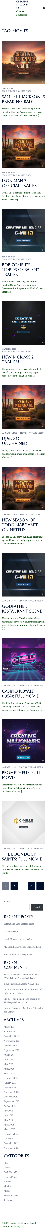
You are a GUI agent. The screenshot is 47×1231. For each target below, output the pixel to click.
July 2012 (8, 1110)
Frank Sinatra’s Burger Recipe (18, 939)
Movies (11, 175)
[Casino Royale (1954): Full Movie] (23, 659)
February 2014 (11, 1031)
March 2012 (9, 1129)
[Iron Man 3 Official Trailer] (23, 146)
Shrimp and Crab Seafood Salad (19, 923)
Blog (4, 91)
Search (7, 901)
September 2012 (11, 1101)
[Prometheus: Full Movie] (23, 741)
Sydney (16, 1226)
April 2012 (9, 1124)
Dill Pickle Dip (11, 931)
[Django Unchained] (23, 406)
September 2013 (11, 1050)
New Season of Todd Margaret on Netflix (20, 525)
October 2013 (10, 1045)
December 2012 (11, 1087)
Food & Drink (10, 1177)
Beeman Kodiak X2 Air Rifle (25, 983)
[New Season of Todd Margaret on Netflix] (23, 488)
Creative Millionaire (22, 4)
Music (7, 1190)
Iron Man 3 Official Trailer (19, 183)
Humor (11, 91)
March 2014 (9, 1027)
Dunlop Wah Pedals (26, 978)
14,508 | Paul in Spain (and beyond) (20, 998)
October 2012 (10, 1096)
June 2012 (8, 1115)
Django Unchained (14, 441)
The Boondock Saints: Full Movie (22, 856)
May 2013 (8, 1064)
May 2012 (8, 1120)
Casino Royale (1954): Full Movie (20, 693)
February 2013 (11, 1078)
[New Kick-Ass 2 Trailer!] (23, 322)
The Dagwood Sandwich (15, 1002)
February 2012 (11, 1134)
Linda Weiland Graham (15, 989)
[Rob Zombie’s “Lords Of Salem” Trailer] (23, 230)
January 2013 (10, 1082)
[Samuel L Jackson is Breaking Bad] (23, 62)
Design (7, 1167)
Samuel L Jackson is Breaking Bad (23, 99)
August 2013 (10, 1054)
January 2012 (10, 1138)
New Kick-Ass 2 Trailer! (18, 359)
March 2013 (9, 1073)
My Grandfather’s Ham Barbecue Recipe (23, 946)
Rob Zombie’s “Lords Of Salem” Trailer (20, 269)
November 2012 (11, 1092)
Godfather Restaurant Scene (22, 608)
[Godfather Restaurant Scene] (23, 574)
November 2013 (11, 1041)
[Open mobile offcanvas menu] (3, 8)
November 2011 (11, 1148)
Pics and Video (24, 91)
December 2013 (11, 1036)
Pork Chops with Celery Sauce (18, 954)
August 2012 (10, 1106)
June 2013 (8, 1059)
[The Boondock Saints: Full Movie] (23, 822)
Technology (9, 1200)
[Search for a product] (44, 8)
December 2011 (11, 1143)
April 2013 (9, 1068)
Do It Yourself (10, 1172)
